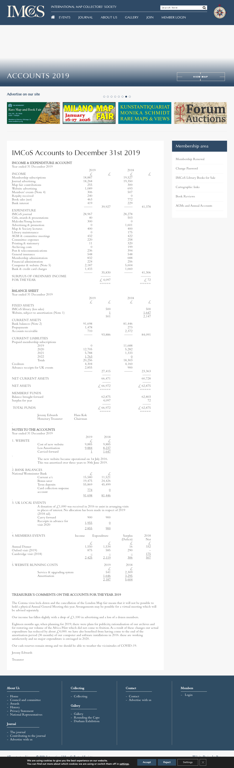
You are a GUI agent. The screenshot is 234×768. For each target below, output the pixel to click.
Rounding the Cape (87, 718)
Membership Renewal (190, 159)
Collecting (80, 696)
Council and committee (25, 700)
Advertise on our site (25, 94)
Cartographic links (187, 187)
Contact (134, 696)
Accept (147, 762)
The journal (17, 732)
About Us (109, 17)
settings (124, 764)
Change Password (187, 168)
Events (64, 17)
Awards (14, 704)
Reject (167, 762)
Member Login (173, 17)
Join (150, 17)
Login (189, 695)
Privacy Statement (21, 711)
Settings (188, 762)
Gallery (132, 17)
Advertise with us (21, 740)
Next (222, 117)
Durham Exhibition (86, 721)
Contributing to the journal (28, 736)
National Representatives (26, 715)
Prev (12, 117)
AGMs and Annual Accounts (194, 206)
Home (14, 696)
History (15, 707)
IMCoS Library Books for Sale (195, 178)
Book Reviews (185, 196)
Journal (85, 17)
